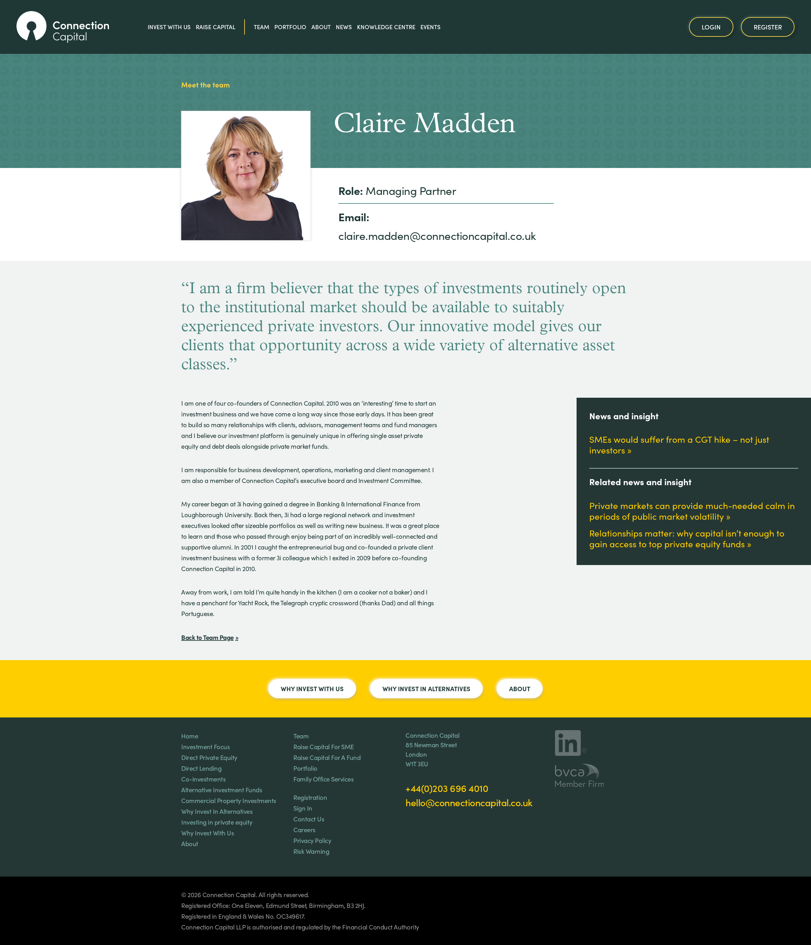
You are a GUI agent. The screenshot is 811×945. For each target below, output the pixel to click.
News (344, 26)
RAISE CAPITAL (215, 26)
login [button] (711, 26)
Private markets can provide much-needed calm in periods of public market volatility (692, 511)
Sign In (302, 807)
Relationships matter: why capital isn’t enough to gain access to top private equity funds (686, 538)
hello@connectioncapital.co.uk (469, 802)
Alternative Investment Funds (221, 789)
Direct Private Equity (209, 757)
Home (189, 735)
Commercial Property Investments (228, 800)
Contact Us (308, 818)
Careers (304, 829)
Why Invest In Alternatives (426, 688)
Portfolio (290, 26)
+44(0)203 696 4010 (447, 787)
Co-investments (203, 778)
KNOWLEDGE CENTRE (386, 26)
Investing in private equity (216, 821)
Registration (310, 797)
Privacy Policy (312, 840)
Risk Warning (311, 850)
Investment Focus (205, 746)
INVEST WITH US (169, 26)
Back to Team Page (207, 637)
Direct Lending (201, 767)
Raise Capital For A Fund (327, 757)
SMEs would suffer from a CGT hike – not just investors (679, 444)
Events (430, 26)
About (321, 26)
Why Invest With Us (312, 688)
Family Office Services (323, 778)
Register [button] (768, 26)
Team (261, 26)
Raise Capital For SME (323, 746)
